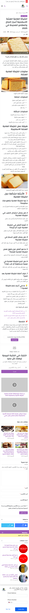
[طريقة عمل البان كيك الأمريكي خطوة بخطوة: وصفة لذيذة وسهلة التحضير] (21, 429)
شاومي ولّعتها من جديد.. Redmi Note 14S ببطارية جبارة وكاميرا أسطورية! (10, 576)
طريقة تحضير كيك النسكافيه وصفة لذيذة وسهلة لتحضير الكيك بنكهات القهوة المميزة (8, 452)
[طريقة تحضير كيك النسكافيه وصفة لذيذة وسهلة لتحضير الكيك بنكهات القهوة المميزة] (7, 445)
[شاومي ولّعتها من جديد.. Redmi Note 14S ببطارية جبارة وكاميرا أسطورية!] (23, 578)
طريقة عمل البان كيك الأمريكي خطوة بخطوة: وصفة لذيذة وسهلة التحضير (22, 435)
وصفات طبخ (18, 12)
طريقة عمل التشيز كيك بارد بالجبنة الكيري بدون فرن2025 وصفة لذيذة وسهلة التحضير (22, 452)
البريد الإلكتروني (24, 494)
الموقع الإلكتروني (24, 500)
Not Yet (8, 609)
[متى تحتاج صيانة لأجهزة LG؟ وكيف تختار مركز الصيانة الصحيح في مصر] (23, 548)
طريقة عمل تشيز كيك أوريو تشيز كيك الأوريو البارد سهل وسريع (8, 434)
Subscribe (21, 609)
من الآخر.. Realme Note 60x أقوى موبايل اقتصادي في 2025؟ (10, 566)
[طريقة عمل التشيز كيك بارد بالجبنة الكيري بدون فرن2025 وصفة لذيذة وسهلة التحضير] (21, 445)
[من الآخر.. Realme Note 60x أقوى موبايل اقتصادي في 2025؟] (23, 568)
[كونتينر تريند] (23, 6)
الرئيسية (24, 12)
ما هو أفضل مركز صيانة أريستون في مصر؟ (15, 1)
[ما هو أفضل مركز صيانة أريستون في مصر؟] (23, 558)
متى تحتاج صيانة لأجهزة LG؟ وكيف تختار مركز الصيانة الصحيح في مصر (10, 547)
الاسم (26, 488)
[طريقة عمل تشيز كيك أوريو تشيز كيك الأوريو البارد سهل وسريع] (7, 429)
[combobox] (10, 602)
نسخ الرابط (14, 339)
